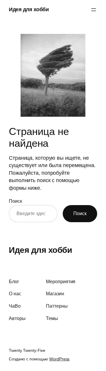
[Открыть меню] (93, 9)
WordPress (59, 359)
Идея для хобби (29, 9)
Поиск (15, 201)
